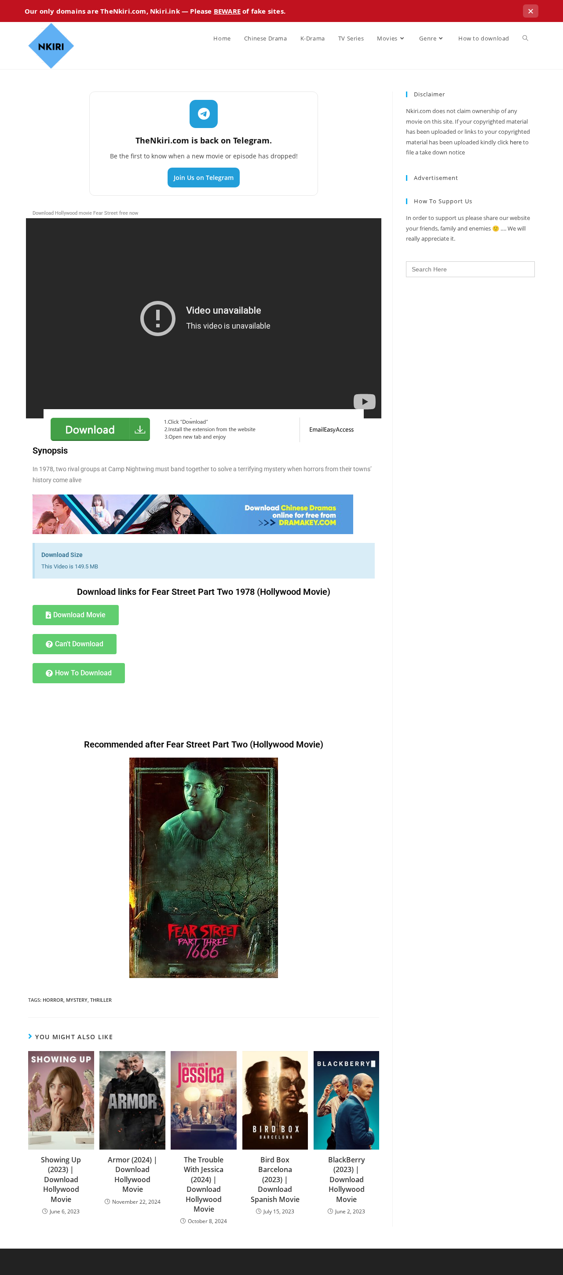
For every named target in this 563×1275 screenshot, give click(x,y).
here (516, 142)
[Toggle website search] (525, 38)
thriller (101, 1000)
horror (53, 1000)
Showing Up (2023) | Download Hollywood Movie (61, 1179)
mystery (77, 1000)
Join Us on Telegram (204, 177)
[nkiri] (193, 513)
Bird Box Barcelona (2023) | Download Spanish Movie (275, 1179)
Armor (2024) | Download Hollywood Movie (132, 1174)
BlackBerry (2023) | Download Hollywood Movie (346, 1179)
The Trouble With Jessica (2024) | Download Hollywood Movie (203, 1184)
